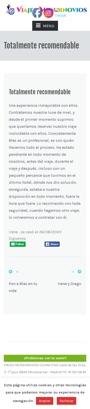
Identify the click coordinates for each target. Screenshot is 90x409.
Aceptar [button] (44, 401)
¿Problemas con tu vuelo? (45, 358)
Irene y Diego (69, 283)
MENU (48, 26)
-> (72, 271)
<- (18, 271)
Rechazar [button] (66, 401)
